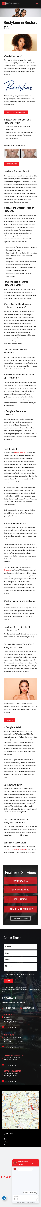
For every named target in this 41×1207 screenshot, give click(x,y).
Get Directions (10, 1047)
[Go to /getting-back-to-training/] (20, 909)
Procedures (8, 1145)
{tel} (8, 849)
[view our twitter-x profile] (4, 1176)
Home (6, 1139)
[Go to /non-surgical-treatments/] (20, 899)
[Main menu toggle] (37, 3)
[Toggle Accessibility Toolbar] (4, 1198)
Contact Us (10, 720)
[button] (16, 112)
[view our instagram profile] (10, 1176)
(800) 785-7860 (28, 1008)
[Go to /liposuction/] (20, 889)
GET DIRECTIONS (10, 1027)
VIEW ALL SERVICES (20, 918)
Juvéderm (7, 570)
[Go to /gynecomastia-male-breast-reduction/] (20, 880)
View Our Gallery (12, 164)
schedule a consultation (19, 849)
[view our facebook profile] (1, 1176)
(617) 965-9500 (9, 1008)
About (6, 1142)
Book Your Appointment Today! (16, 112)
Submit (8, 981)
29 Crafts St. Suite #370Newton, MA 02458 (10, 1019)
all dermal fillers (19, 453)
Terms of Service (14, 976)
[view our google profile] (7, 1176)
